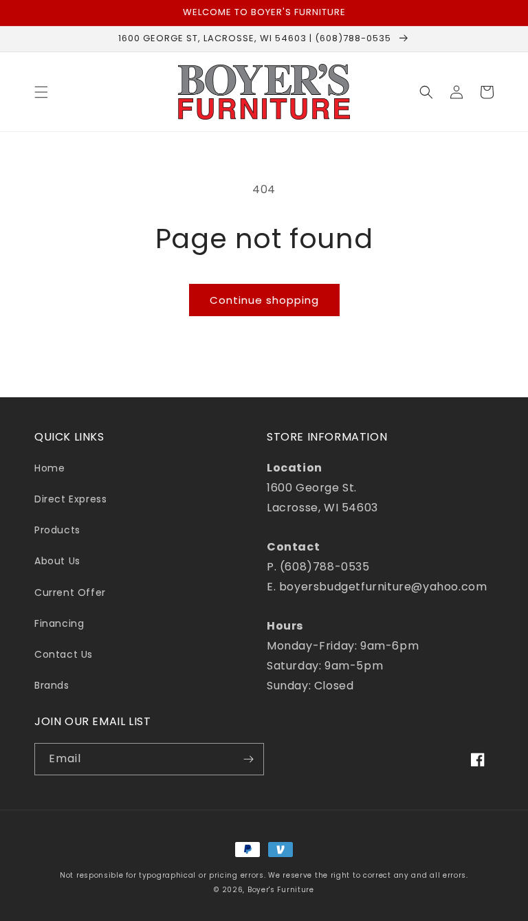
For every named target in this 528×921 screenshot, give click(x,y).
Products (57, 530)
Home (49, 468)
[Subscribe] (248, 759)
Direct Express (70, 499)
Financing (59, 623)
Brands (51, 685)
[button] (41, 92)
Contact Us (63, 654)
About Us (57, 561)
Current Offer (70, 592)
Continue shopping (264, 300)
